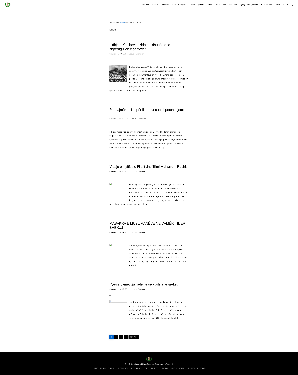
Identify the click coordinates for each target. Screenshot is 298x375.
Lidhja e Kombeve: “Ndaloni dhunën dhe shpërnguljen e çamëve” (139, 46)
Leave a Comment (136, 54)
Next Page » (133, 336)
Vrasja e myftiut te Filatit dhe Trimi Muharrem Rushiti (148, 166)
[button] (291, 4)
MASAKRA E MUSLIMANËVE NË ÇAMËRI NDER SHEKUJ (147, 225)
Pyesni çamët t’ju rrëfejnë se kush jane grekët (143, 284)
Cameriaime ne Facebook (164, 364)
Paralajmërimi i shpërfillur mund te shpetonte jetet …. (146, 111)
